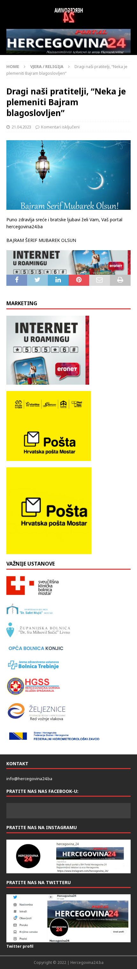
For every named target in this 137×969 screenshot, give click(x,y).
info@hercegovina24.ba (29, 778)
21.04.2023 (21, 127)
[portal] (68, 41)
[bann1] (68, 262)
